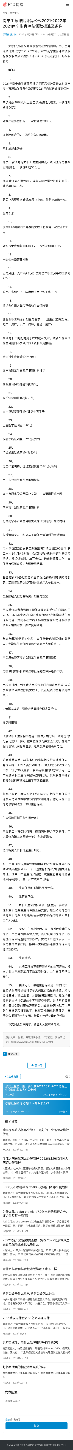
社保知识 (64, 34)
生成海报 (13, 1076)
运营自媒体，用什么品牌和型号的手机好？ (31, 1342)
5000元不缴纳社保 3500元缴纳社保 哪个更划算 (35, 1187)
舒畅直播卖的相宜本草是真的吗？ (25, 1367)
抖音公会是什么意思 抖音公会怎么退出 (29, 1293)
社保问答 (13, 1053)
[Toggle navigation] (67, 4)
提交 (36, 1425)
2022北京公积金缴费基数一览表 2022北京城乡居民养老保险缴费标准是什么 (36, 1242)
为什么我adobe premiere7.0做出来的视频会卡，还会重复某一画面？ (36, 1214)
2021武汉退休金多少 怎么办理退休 (26, 1318)
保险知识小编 (9, 34)
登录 (7, 1419)
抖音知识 (7, 1231)
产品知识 (7, 1149)
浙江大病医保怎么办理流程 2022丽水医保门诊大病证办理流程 (35, 1160)
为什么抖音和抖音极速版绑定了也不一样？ (31, 1269)
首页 (5, 13)
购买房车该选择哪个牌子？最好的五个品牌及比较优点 (36, 1132)
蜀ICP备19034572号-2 (55, 1445)
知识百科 (52, 34)
